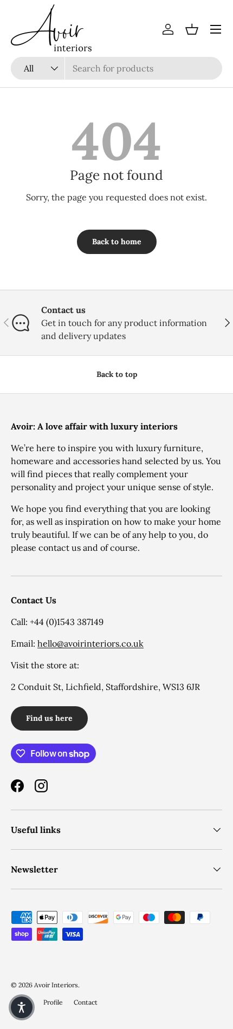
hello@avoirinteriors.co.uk (90, 643)
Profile (53, 1002)
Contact (86, 1002)
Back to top (116, 374)
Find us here (49, 718)
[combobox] (116, 68)
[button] (192, 29)
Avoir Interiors (56, 985)
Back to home (116, 241)
